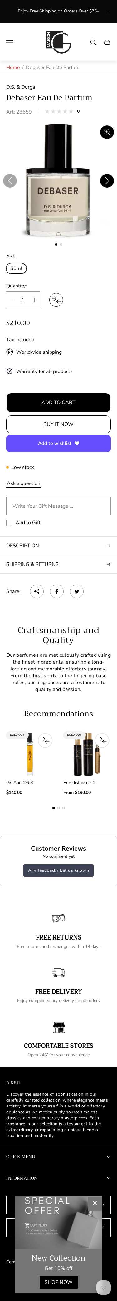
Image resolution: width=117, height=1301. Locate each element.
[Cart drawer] (107, 42)
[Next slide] (107, 181)
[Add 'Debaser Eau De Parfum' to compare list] (56, 300)
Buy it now (58, 424)
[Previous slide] (10, 181)
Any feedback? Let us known (58, 870)
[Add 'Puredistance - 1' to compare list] (102, 740)
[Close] (95, 1204)
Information (21, 1178)
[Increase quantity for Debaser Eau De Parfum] (34, 300)
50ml (16, 268)
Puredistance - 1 (79, 782)
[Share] (37, 591)
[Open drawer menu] (10, 42)
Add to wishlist (54, 443)
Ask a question (23, 483)
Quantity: (16, 286)
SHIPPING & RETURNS (32, 564)
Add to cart (58, 402)
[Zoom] (107, 132)
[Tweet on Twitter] (77, 591)
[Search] (93, 42)
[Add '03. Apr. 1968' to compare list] (45, 740)
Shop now (59, 1282)
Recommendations (58, 713)
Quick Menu (20, 1156)
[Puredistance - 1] (87, 754)
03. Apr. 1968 (19, 782)
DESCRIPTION (22, 545)
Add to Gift (28, 522)
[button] (56, 244)
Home (13, 67)
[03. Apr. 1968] (30, 754)
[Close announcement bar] (107, 11)
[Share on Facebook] (57, 591)
